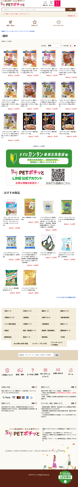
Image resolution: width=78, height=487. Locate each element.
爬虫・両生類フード (29, 330)
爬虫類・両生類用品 (48, 330)
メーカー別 (10, 31)
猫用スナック (64, 311)
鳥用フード (64, 324)
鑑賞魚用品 (7, 337)
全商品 (3, 31)
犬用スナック (27, 311)
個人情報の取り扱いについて (48, 451)
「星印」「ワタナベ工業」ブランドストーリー (17, 14)
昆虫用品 (44, 337)
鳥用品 (6, 330)
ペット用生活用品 (10, 324)
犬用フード (7, 311)
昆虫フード (26, 337)
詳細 (33, 387)
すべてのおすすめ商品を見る (66, 297)
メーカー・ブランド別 (39, 343)
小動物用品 (45, 324)
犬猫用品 (26, 317)
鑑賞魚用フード (65, 330)
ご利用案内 (16, 451)
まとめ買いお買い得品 (21, 343)
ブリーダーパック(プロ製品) (56, 343)
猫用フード (45, 311)
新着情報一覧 (71, 16)
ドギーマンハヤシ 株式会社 (27, 31)
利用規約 (61, 451)
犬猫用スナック (9, 317)
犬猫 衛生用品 (64, 317)
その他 (62, 337)
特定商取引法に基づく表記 (29, 451)
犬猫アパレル (46, 317)
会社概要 (8, 451)
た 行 (16, 31)
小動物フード (27, 324)
